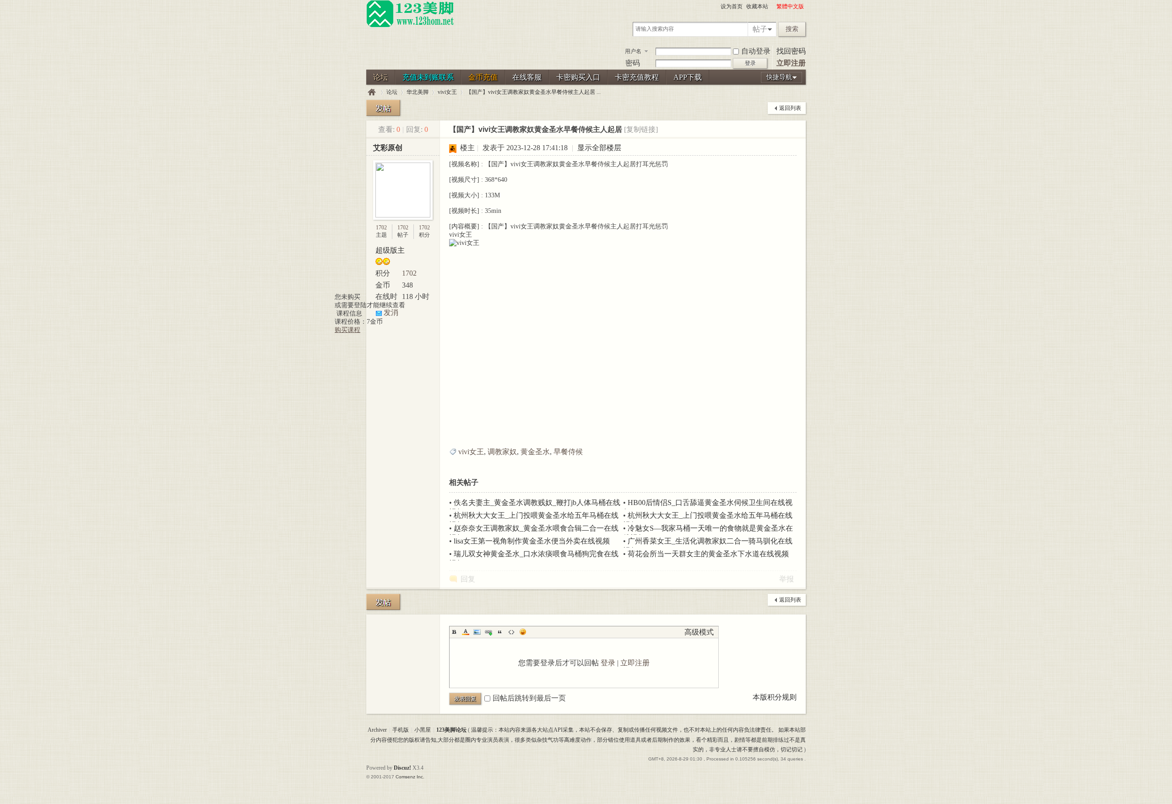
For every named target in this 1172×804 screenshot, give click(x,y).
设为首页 (732, 6)
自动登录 (755, 51)
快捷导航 (779, 77)
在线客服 (527, 77)
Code (511, 631)
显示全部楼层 (599, 148)
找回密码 (791, 51)
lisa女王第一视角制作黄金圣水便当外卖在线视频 (532, 541)
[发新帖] (383, 108)
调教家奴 (502, 452)
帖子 (760, 29)
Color (465, 631)
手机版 (400, 730)
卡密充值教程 (637, 77)
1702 (381, 227)
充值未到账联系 (428, 77)
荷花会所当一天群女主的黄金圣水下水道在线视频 (708, 554)
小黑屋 (422, 730)
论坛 (380, 77)
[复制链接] (641, 129)
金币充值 (483, 77)
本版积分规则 (775, 697)
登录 (608, 663)
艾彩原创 (387, 148)
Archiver (377, 730)
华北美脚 (418, 92)
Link (488, 631)
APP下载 (687, 77)
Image (477, 631)
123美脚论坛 (371, 92)
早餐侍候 (568, 452)
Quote (500, 631)
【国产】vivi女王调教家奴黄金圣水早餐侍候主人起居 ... (533, 92)
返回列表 (790, 108)
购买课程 (347, 329)
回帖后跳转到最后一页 (529, 698)
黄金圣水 (535, 452)
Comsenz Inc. (410, 776)
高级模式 (699, 632)
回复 (468, 579)
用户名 (633, 51)
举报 (786, 579)
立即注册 (791, 63)
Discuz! (402, 768)
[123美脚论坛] (410, 25)
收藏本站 (757, 6)
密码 (632, 63)
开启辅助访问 (772, 6)
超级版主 (390, 250)
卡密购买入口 (578, 77)
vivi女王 (447, 92)
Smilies (522, 631)
